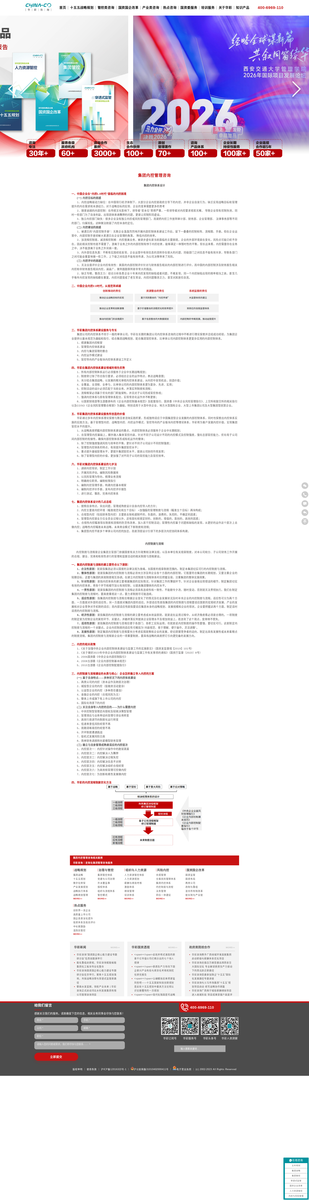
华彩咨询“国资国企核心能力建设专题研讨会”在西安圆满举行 (97, 956)
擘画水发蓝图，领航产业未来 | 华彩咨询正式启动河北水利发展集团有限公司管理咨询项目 (96, 990)
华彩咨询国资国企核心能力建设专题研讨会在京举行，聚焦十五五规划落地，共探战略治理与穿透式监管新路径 (96, 976)
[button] (12, 91)
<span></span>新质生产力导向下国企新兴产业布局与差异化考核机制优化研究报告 (154, 970)
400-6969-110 (270, 7)
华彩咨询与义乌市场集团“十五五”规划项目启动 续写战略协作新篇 (211, 984)
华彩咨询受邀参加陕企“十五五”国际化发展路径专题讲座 (211, 976)
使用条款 (92, 1069)
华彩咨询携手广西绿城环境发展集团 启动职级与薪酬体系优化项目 (212, 956)
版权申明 (78, 1069)
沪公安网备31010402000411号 (151, 1069)
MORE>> (77, 899)
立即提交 (56, 1056)
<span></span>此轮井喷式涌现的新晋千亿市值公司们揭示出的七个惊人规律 (154, 958)
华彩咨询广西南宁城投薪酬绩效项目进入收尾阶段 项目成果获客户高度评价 (212, 994)
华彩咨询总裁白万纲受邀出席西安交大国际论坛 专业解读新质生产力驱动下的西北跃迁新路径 (212, 966)
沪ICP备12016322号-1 (113, 1069)
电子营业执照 (183, 1069)
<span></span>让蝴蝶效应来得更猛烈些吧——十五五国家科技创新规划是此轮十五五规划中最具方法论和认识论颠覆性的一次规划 (154, 984)
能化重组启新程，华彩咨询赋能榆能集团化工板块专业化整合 (96, 964)
